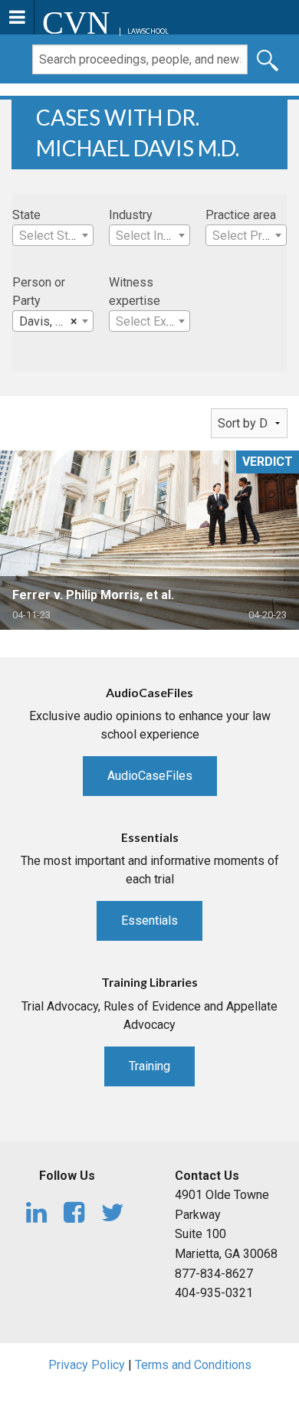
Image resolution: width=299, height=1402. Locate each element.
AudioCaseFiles (149, 775)
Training (149, 1066)
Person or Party (38, 291)
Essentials (149, 920)
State (26, 215)
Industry (131, 215)
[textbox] (53, 236)
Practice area (240, 215)
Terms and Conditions (193, 1365)
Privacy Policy (86, 1365)
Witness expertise (134, 291)
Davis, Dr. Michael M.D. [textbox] (56, 321)
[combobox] (53, 235)
